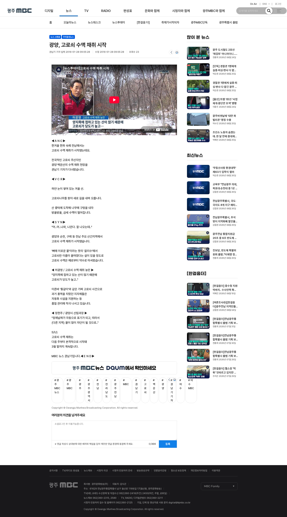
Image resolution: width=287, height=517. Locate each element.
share (171, 52)
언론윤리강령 (160, 470)
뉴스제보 (88, 470)
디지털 (49, 11)
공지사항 (53, 470)
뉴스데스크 (94, 22)
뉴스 (69, 11)
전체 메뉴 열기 (279, 11)
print (176, 52)
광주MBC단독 (199, 22)
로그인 (278, 4)
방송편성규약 (143, 470)
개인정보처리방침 (199, 470)
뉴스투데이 (118, 22)
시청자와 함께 (181, 11)
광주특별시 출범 (228, 22)
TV (86, 11)
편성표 (127, 11)
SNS (264, 4)
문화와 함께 (152, 11)
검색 (269, 10)
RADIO (106, 11)
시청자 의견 (102, 470)
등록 (167, 444)
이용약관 (216, 470)
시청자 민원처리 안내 (122, 470)
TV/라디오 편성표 (70, 470)
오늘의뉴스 (70, 22)
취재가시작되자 (170, 22)
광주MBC (19, 10)
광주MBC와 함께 (214, 11)
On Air (253, 4)
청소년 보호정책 (178, 470)
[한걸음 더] (143, 22)
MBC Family (212, 486)
